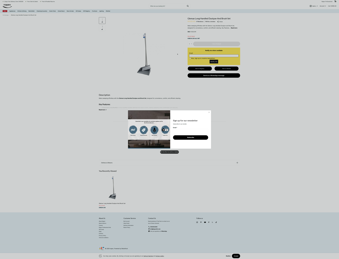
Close (209, 112)
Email (175, 127)
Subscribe (190, 137)
